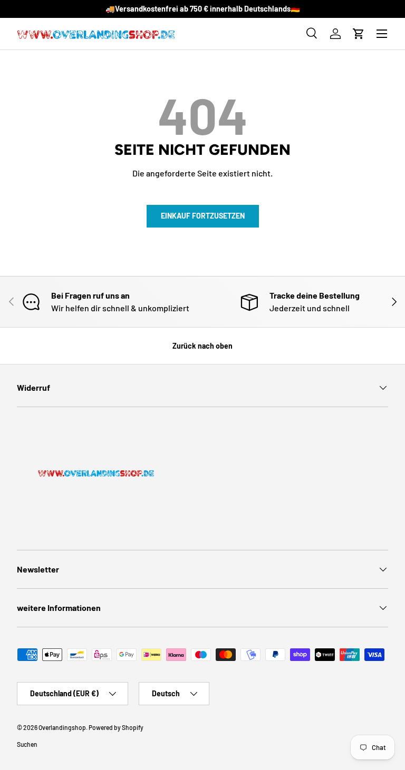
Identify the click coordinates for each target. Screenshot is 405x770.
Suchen (27, 744)
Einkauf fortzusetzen (203, 215)
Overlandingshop (62, 727)
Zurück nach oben (202, 345)
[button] (358, 33)
